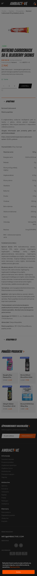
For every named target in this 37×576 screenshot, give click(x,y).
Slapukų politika (15, 567)
